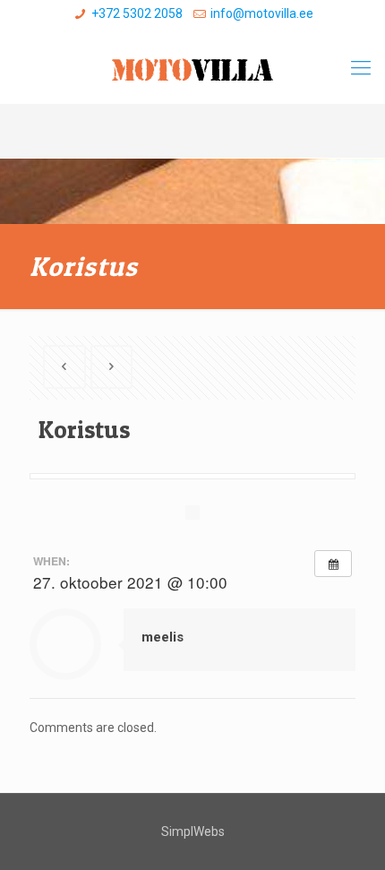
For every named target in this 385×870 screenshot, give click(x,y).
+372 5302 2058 (137, 13)
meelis (162, 637)
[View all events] (333, 563)
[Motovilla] (192, 68)
